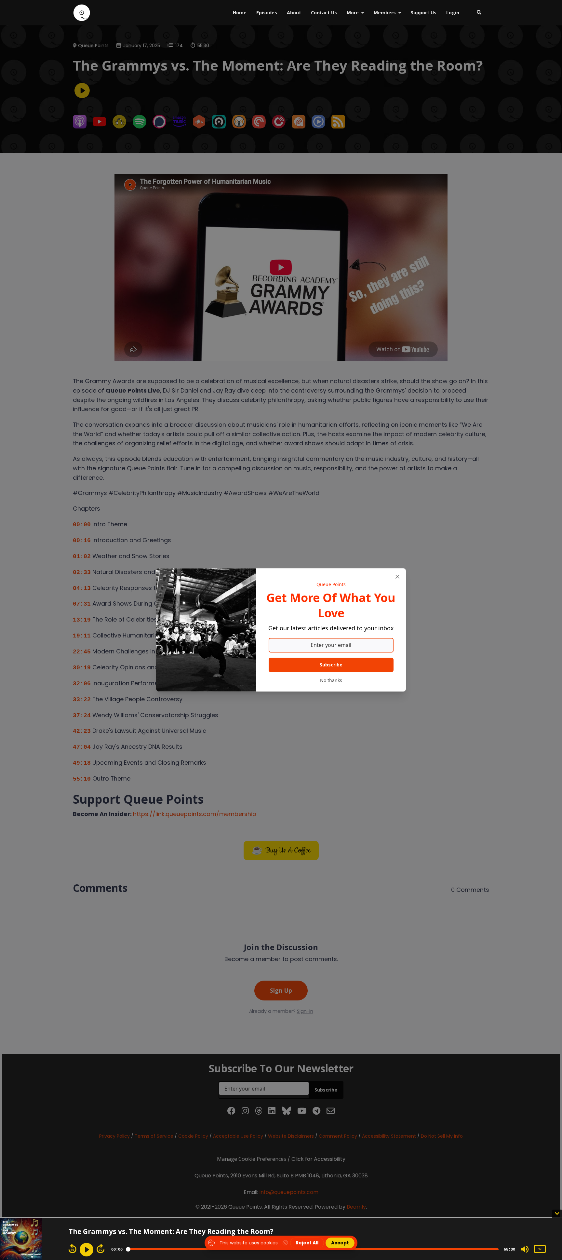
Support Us (423, 12)
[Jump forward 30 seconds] (100, 1248)
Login (452, 12)
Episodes (266, 12)
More (353, 12)
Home (240, 12)
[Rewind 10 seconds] (72, 1248)
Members (385, 12)
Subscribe (331, 665)
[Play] (86, 1249)
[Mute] (525, 1249)
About (294, 12)
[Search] (476, 12)
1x (540, 1249)
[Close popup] (397, 576)
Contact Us (324, 12)
